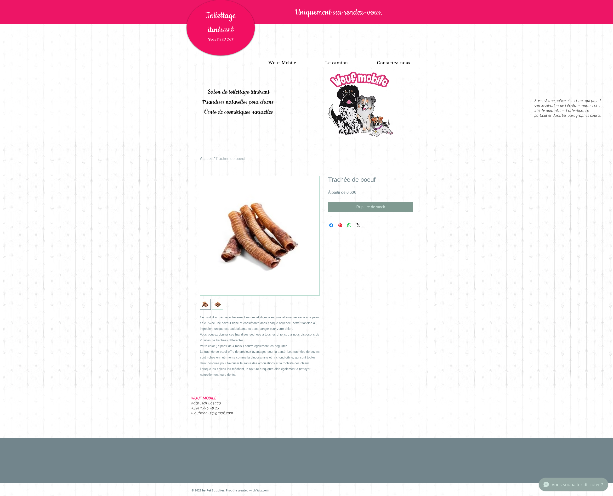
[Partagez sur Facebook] (331, 225)
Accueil (206, 159)
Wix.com (262, 490)
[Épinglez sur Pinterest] (340, 225)
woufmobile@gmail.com (212, 413)
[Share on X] (358, 225)
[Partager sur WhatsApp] (349, 225)
